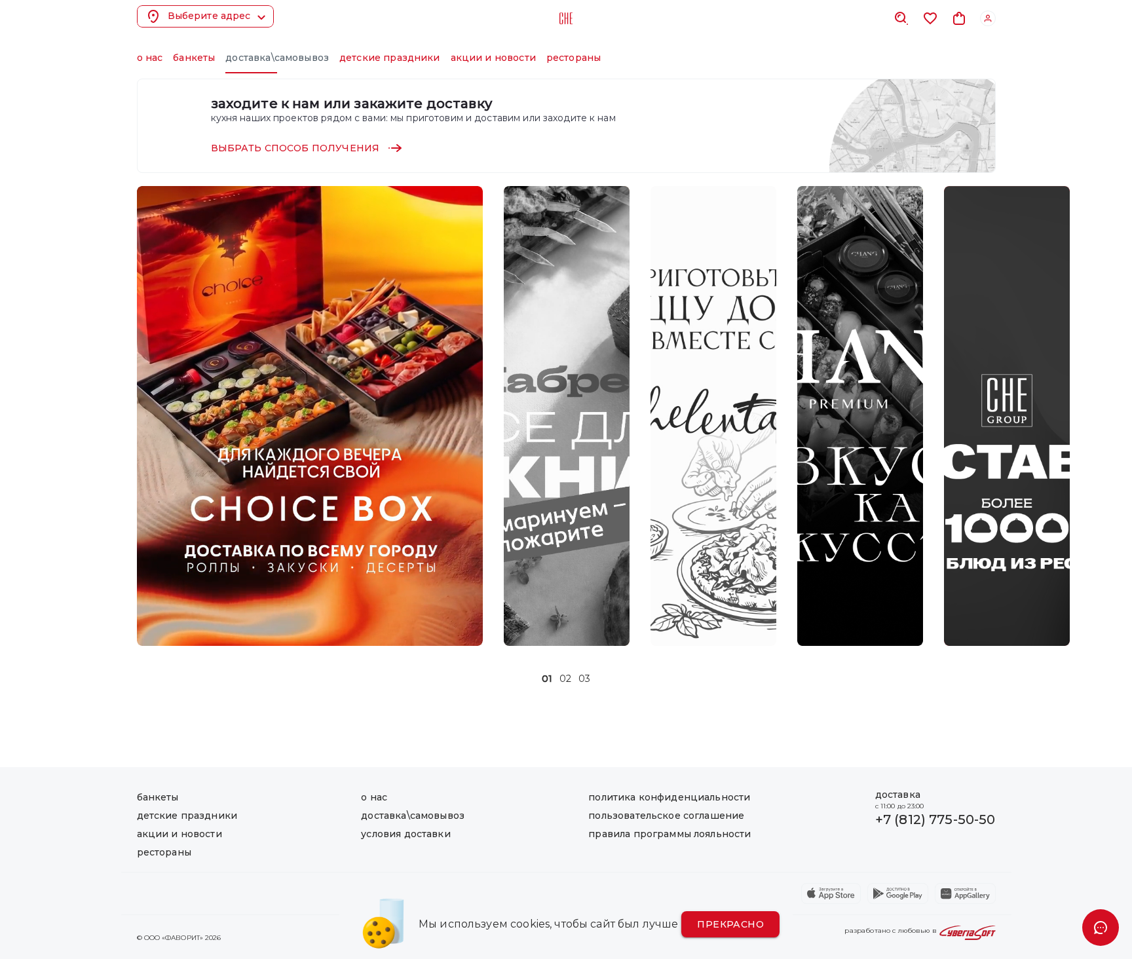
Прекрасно (730, 924)
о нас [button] (150, 58)
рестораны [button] (573, 58)
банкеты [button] (194, 58)
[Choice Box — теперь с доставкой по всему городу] (310, 416)
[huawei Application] (965, 893)
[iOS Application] (831, 893)
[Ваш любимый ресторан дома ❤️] (1007, 416)
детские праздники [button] (389, 58)
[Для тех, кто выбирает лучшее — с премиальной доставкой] (860, 416)
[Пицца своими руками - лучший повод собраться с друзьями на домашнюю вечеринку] (713, 416)
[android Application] (897, 893)
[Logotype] (566, 18)
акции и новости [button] (493, 58)
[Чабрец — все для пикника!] (567, 416)
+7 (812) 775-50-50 (935, 819)
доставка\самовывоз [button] (277, 58)
